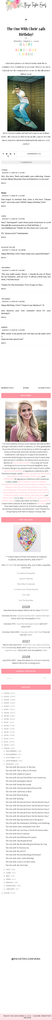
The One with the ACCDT (16, 851)
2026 (7, 693)
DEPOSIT (45, 610)
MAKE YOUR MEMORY (13, 471)
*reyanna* (6, 267)
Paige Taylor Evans (14, 1016)
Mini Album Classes (26, 584)
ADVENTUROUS (8, 484)
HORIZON (22, 492)
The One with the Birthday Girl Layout (21, 837)
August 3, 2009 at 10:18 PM (14, 250)
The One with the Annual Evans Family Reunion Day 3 (27, 809)
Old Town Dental (21, 463)
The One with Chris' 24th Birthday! (20, 858)
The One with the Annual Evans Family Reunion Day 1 (27, 816)
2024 (7, 700)
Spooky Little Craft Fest (31, 632)
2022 (7, 706)
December (11, 751)
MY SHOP (41, 503)
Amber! (4, 327)
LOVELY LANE (35, 476)
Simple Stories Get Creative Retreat (33, 616)
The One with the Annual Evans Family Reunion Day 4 (27, 806)
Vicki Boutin (43, 647)
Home (26, 388)
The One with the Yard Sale (17, 865)
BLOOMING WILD (42, 484)
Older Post (44, 388)
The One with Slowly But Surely (18, 784)
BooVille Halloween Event (28, 624)
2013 (6, 735)
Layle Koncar (11, 650)
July (8, 869)
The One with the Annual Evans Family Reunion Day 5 (27, 802)
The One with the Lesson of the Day (20, 767)
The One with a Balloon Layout (18, 774)
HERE (38, 618)
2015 (6, 729)
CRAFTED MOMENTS (41, 473)
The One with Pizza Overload (17, 834)
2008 (7, 893)
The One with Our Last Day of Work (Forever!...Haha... (27, 830)
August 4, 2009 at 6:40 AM (13, 270)
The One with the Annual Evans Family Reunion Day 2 (27, 813)
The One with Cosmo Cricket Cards (20, 862)
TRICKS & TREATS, (38, 482)
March (10, 882)
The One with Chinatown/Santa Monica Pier (24, 788)
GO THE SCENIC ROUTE (24, 490)
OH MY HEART (24, 495)
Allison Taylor (8, 247)
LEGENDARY (8, 479)
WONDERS (8, 490)
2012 (6, 739)
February (11, 886)
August (10, 764)
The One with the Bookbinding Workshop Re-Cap (26, 844)
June (9, 873)
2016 (7, 726)
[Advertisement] (26, 924)
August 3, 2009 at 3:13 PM (13, 195)
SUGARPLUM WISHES (25, 484)
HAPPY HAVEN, (24, 482)
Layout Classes (26, 578)
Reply (3, 183)
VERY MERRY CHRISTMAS (18, 476)
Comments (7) (34, 154)
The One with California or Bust (19, 792)
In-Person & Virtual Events (26, 589)
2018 (7, 719)
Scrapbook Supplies (26, 573)
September (12, 761)
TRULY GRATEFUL (9, 492)
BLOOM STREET (41, 490)
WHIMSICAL (32, 492)
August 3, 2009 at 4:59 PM (13, 219)
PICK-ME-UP (43, 492)
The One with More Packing (17, 795)
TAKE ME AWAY (37, 495)
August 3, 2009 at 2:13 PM (13, 173)
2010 (7, 745)
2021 (6, 709)
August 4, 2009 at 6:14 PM (13, 330)
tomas (4, 170)
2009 (7, 748)
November (12, 754)
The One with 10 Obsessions (17, 848)
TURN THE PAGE (10, 495)
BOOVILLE (27, 473)
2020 (7, 713)
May (8, 876)
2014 (6, 732)
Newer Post (7, 388)
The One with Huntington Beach (19, 781)
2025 (7, 696)
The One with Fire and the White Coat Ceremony (26, 778)
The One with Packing (14, 799)
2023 (7, 703)
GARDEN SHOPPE (12, 487)
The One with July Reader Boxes (19, 841)
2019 (7, 716)
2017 (6, 722)
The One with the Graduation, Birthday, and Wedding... (28, 823)
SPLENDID (25, 487)
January (11, 889)
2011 (6, 742)
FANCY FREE (7, 498)
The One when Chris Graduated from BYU (23, 827)
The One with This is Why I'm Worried (21, 771)
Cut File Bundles (26, 600)
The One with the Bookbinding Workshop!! (23, 855)
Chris (3, 216)
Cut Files (26, 595)
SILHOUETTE (44, 501)
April (9, 879)
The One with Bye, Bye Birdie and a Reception (24, 820)
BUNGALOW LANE (39, 487)
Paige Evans (31, 647)
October (11, 758)
